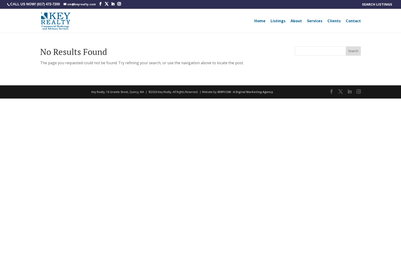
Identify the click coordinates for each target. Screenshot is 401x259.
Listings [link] (278, 21)
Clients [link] (334, 21)
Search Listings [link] (378, 4)
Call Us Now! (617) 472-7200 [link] (35, 4)
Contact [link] (353, 21)
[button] (100, 4)
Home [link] (259, 21)
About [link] (296, 21)
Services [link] (314, 21)
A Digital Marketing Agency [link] (253, 92)
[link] (80, 4)
